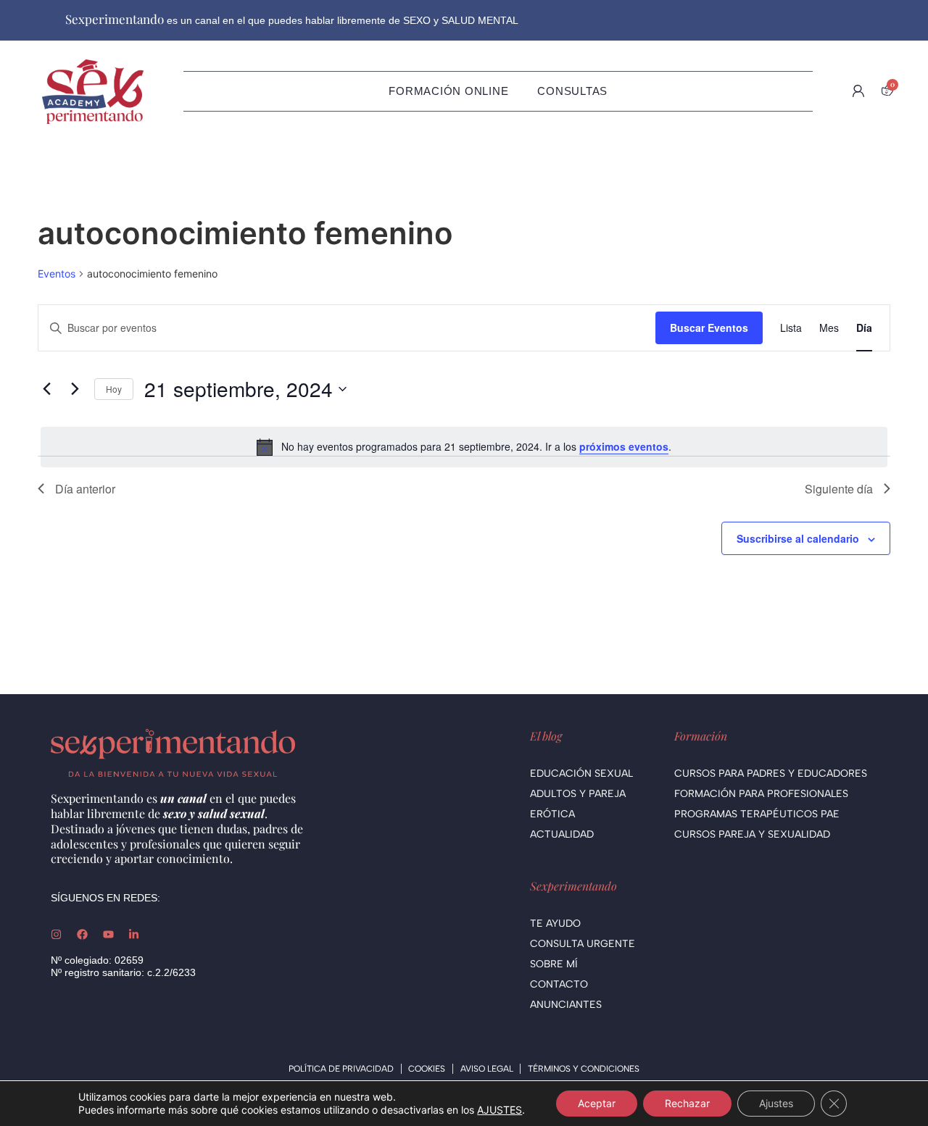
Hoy (114, 389)
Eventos (56, 273)
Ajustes (776, 1103)
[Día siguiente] (74, 389)
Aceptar (597, 1103)
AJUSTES (499, 1110)
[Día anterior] (46, 389)
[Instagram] (56, 934)
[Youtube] (108, 934)
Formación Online (448, 91)
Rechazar (687, 1103)
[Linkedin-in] (133, 934)
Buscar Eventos (709, 327)
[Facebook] (82, 934)
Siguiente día (839, 488)
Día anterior (85, 488)
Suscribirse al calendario (798, 538)
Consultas (572, 91)
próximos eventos (623, 446)
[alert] (464, 447)
